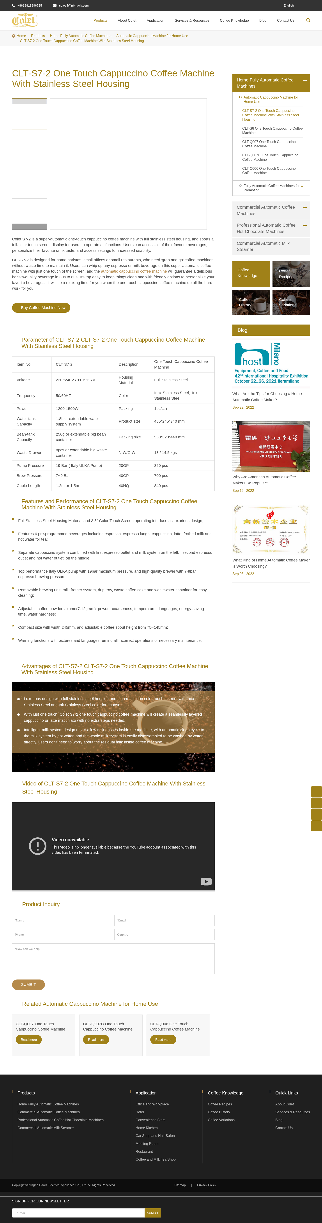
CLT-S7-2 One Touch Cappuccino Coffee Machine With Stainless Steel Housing (82, 41)
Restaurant (144, 1151)
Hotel (140, 1112)
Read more (29, 1039)
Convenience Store (151, 1120)
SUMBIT (28, 984)
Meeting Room (147, 1143)
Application (155, 20)
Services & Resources (192, 20)
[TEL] (316, 803)
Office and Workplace (152, 1104)
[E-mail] (316, 791)
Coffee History (219, 1112)
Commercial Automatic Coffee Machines (49, 1112)
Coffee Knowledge (234, 20)
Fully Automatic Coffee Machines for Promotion (271, 188)
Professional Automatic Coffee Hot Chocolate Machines (61, 1120)
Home (21, 36)
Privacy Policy (206, 1185)
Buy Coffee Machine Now (43, 307)
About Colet (127, 20)
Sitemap (180, 1185)
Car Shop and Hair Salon (155, 1136)
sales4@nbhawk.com (74, 5)
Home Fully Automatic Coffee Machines (80, 36)
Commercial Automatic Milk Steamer (46, 1128)
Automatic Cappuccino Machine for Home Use (152, 36)
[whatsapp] (316, 814)
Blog (263, 20)
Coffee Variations (221, 1120)
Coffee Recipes (220, 1104)
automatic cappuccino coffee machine (134, 271)
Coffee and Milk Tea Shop (156, 1159)
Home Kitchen (147, 1128)
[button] (29, 227)
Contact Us (285, 20)
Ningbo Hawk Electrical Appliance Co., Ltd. (58, 1185)
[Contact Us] (316, 825)
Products (100, 20)
